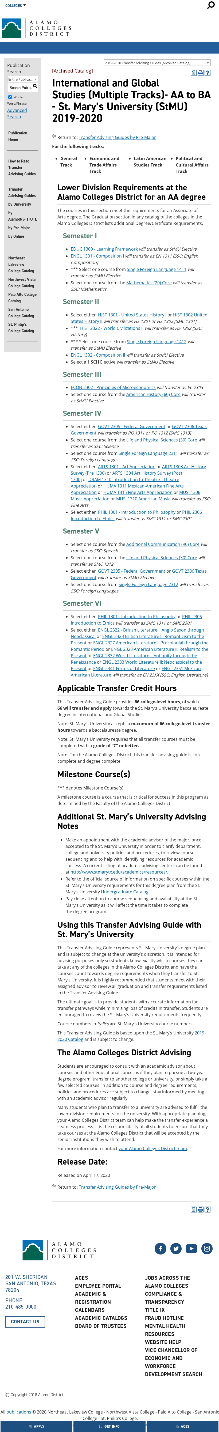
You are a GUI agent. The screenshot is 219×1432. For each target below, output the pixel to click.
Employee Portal (98, 1285)
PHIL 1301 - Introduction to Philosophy (136, 512)
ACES (81, 1277)
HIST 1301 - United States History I (132, 315)
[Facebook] (176, 1253)
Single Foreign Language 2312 (148, 584)
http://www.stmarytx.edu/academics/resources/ (119, 872)
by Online (16, 236)
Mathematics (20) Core (149, 283)
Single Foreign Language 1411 (156, 269)
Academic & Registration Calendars (93, 1301)
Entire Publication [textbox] (22, 79)
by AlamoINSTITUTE (22, 216)
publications (18, 1412)
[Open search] (211, 5)
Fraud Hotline (164, 1317)
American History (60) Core (153, 394)
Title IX (155, 1309)
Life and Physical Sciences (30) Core (161, 440)
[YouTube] (191, 1253)
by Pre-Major (19, 228)
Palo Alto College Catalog (22, 298)
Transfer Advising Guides (22, 192)
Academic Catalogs (101, 1317)
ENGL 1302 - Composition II (98, 355)
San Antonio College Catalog (21, 313)
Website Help (163, 1342)
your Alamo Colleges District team (153, 1148)
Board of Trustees (101, 1326)
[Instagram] (207, 1253)
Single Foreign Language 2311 (148, 453)
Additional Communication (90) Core (163, 544)
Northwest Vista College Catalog (22, 283)
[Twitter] (160, 1253)
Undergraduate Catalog (124, 892)
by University (19, 204)
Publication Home (17, 136)
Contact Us (25, 1321)
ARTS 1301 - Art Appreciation (126, 467)
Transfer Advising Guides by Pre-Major (117, 137)
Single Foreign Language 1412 (156, 342)
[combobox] (157, 62)
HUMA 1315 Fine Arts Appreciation (138, 492)
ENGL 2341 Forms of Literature (124, 668)
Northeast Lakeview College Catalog (21, 264)
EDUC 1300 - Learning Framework (104, 249)
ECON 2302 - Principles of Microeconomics (113, 387)
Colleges (13, 5)
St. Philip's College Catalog (21, 328)
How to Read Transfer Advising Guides (22, 167)
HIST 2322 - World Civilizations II (111, 328)
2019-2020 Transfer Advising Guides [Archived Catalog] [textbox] (147, 63)
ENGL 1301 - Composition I (97, 256)
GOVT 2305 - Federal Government (131, 426)
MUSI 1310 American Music (143, 499)
